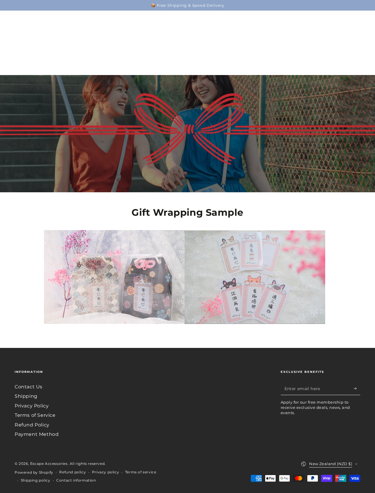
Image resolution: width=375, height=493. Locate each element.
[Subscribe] (357, 388)
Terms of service (140, 472)
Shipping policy (35, 480)
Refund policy (72, 472)
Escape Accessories (49, 463)
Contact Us (28, 387)
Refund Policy (32, 425)
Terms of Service (35, 415)
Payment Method (37, 434)
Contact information (76, 480)
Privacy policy (105, 472)
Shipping (26, 396)
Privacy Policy (32, 406)
